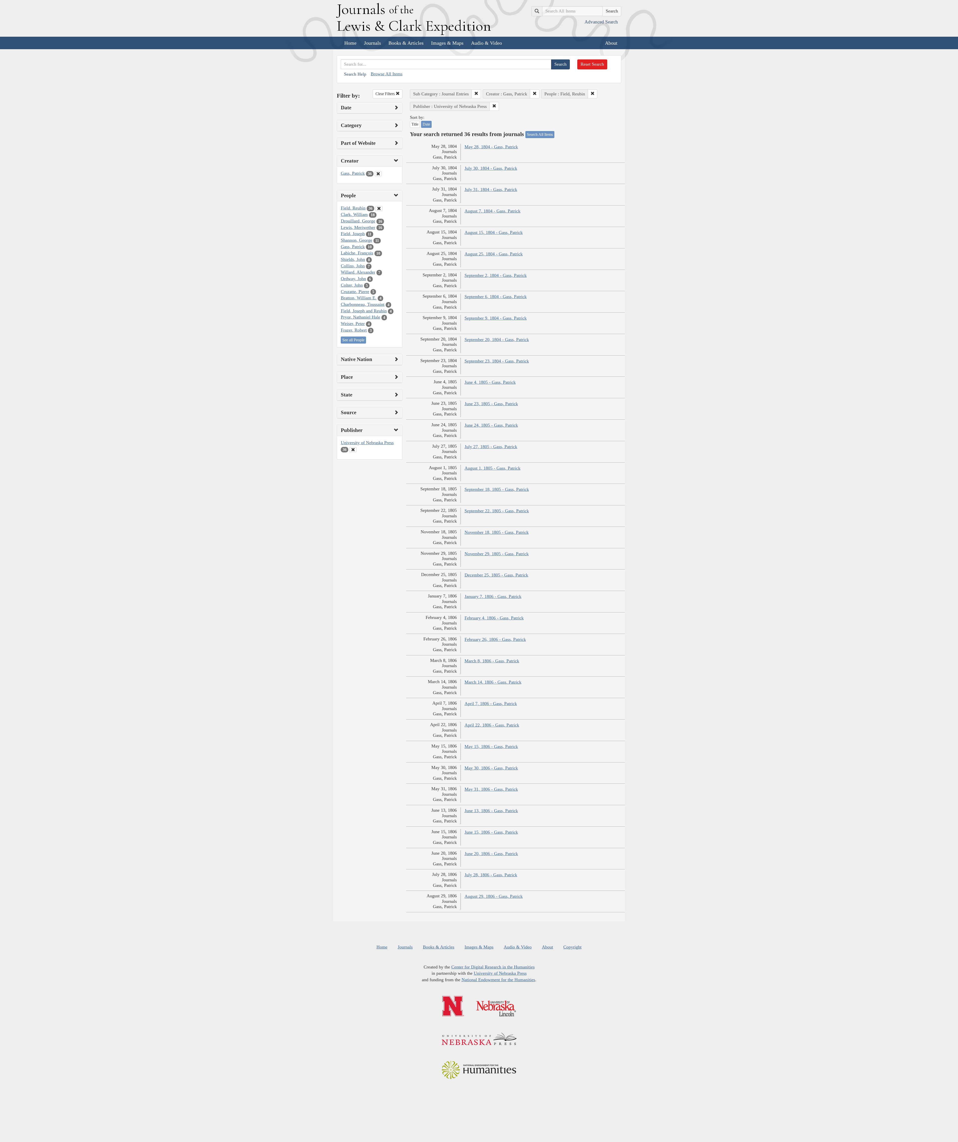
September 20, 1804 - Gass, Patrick (497, 339)
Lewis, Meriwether (358, 227)
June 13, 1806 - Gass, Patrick (491, 810)
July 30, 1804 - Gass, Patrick (491, 168)
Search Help (355, 74)
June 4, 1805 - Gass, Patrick (490, 382)
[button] (476, 93)
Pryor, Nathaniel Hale (360, 317)
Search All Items (540, 134)
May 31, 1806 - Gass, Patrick (491, 789)
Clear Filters (385, 94)
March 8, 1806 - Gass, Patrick (492, 660)
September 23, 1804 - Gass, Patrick (497, 361)
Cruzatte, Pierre (355, 291)
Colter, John (352, 285)
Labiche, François (357, 252)
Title (414, 124)
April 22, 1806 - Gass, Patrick (492, 725)
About (611, 43)
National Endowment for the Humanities (498, 979)
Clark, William (354, 214)
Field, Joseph (353, 233)
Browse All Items (386, 73)
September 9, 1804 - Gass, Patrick (496, 318)
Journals (372, 43)
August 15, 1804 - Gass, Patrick (494, 232)
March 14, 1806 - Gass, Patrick (493, 682)
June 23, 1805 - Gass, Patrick (491, 403)
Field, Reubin (353, 207)
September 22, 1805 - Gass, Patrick (497, 510)
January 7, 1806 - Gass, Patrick (493, 596)
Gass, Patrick (353, 173)
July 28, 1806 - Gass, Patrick (491, 874)
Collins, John (353, 265)
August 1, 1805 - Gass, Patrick (492, 468)
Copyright (572, 947)
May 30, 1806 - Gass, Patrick (491, 767)
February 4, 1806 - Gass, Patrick (494, 617)
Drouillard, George (358, 220)
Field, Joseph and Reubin (364, 310)
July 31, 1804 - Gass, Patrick (491, 189)
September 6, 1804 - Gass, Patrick (496, 296)
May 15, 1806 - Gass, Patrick (491, 746)
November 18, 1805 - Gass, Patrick (497, 532)
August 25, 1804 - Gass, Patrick (494, 253)
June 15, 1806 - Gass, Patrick (491, 832)
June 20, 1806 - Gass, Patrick (491, 853)
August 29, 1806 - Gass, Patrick (494, 896)
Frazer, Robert (354, 330)
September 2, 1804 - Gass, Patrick (496, 275)
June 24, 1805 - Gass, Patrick (491, 425)
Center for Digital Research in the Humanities (493, 966)
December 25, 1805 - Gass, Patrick (496, 574)
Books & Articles (406, 43)
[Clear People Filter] (378, 208)
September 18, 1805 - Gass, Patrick (497, 489)
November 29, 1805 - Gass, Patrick (497, 553)
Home (350, 43)
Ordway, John (353, 278)
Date (426, 124)
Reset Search (592, 64)
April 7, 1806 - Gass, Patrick (491, 703)
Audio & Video (486, 43)
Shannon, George (356, 240)
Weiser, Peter (353, 323)
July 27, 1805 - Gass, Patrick (491, 446)
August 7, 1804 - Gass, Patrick (492, 210)
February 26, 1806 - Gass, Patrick (495, 639)
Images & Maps (447, 43)
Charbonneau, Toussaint (362, 304)
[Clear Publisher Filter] (353, 449)
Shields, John (353, 259)
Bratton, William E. (358, 297)
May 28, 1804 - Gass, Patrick (491, 146)
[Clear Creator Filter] (378, 173)
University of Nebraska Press (367, 442)
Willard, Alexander (358, 272)
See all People (353, 340)
